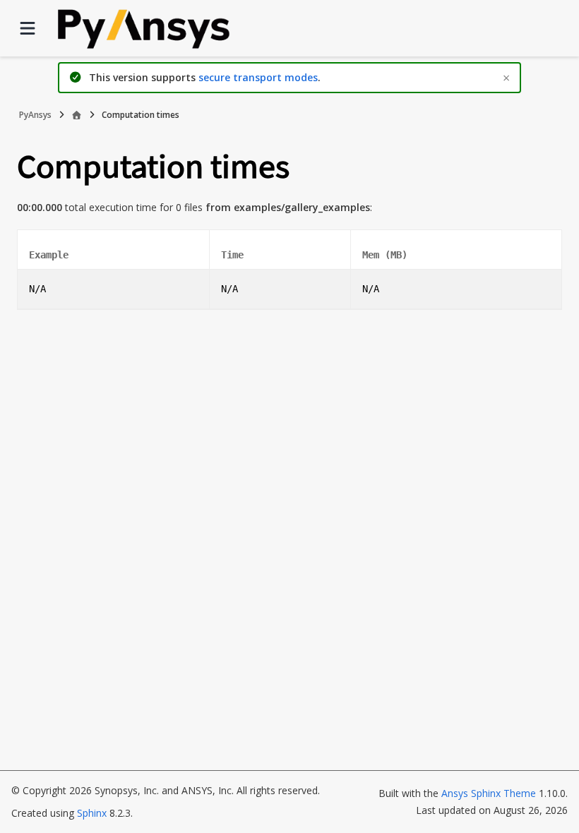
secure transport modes (258, 77)
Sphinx (92, 813)
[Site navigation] (27, 28)
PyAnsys (35, 115)
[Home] (76, 115)
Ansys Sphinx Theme (490, 793)
